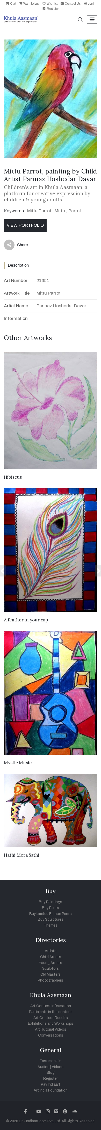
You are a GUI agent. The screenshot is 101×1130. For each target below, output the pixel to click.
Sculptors (50, 968)
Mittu (60, 210)
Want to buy (31, 3)
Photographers (50, 980)
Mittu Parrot (39, 210)
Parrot (74, 210)
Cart (12, 3)
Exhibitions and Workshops (50, 1023)
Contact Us (72, 3)
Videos (57, 1067)
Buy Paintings (50, 902)
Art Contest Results (50, 1018)
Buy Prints (50, 908)
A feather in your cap (26, 620)
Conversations (50, 1035)
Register (52, 9)
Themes (50, 925)
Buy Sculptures (50, 919)
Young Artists (50, 963)
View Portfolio (25, 225)
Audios (43, 1067)
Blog (51, 1072)
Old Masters (50, 974)
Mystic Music (18, 762)
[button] (80, 20)
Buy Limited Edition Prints (50, 914)
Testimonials (50, 1061)
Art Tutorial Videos (50, 1029)
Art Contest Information (50, 1006)
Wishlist (51, 3)
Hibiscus (13, 477)
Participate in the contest (50, 1012)
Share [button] (18, 246)
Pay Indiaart (50, 1084)
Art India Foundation (51, 1090)
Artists (50, 951)
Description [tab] (18, 265)
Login (91, 3)
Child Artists (50, 957)
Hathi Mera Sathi (21, 855)
